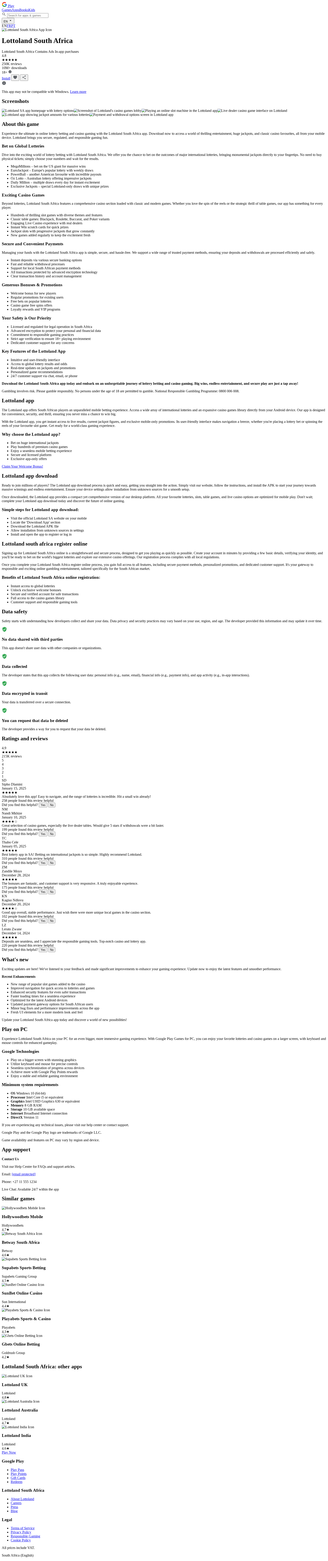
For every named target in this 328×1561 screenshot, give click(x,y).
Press (14, 1507)
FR (9, 26)
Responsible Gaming (25, 1536)
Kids (31, 10)
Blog (14, 1511)
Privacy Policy (21, 1532)
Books (23, 10)
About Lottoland (22, 1499)
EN (6, 21)
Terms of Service (23, 1528)
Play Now (9, 1452)
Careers (16, 1503)
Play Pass (17, 1470)
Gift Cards (18, 1478)
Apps (15, 10)
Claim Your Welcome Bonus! (22, 466)
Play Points (19, 1474)
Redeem (16, 1482)
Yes (43, 805)
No (52, 805)
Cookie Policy (21, 1540)
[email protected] (23, 1174)
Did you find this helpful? (20, 805)
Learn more (78, 92)
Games (7, 10)
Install (6, 78)
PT (13, 26)
